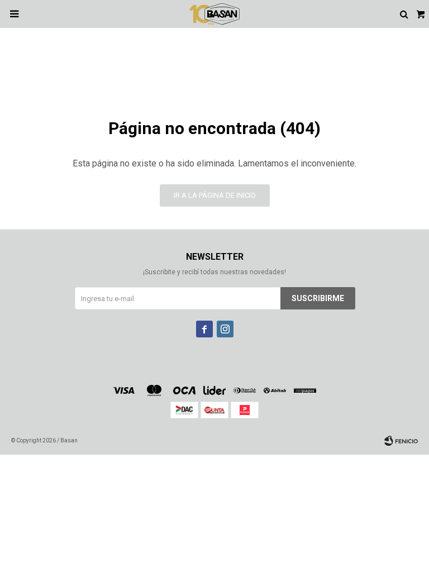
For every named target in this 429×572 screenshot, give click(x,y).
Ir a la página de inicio (215, 195)
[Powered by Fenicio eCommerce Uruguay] (401, 440)
